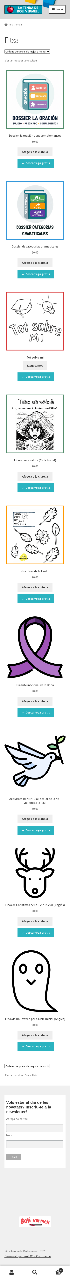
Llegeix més (35, 365)
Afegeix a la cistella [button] (35, 152)
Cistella (54, 1269)
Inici (11, 24)
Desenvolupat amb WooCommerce (27, 1256)
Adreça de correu (17, 1118)
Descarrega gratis (37, 163)
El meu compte (11, 1272)
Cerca (35, 1272)
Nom (9, 1135)
